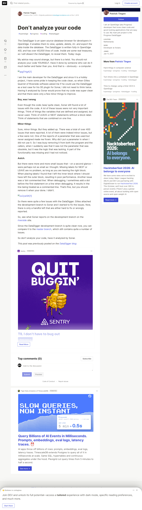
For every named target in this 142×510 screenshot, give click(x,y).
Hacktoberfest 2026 (129, 183)
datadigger (54, 34)
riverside (22, 220)
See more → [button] (25, 468)
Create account (131, 3)
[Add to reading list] (5, 59)
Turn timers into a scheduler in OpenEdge (120, 78)
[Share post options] (5, 75)
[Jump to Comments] (5, 50)
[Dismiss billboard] (136, 490)
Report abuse (63, 381)
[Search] (11, 3)
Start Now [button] (8, 506)
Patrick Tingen (30, 13)
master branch (43, 229)
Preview (38, 374)
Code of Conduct (48, 381)
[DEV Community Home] (4, 3)
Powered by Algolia (75, 3)
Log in (117, 3)
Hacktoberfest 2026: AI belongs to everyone (119, 169)
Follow (121, 19)
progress (34, 34)
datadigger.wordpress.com (61, 15)
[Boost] (5, 67)
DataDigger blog (68, 243)
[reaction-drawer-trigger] (5, 42)
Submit (27, 374)
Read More (23, 344)
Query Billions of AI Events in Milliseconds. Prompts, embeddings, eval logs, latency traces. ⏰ (52, 440)
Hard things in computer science (120, 69)
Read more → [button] (110, 200)
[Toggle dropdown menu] (91, 251)
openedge (23, 34)
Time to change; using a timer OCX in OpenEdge (120, 88)
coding (43, 34)
